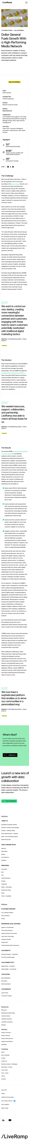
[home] (6, 2)
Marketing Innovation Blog (8, 1013)
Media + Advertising (6, 887)
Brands (3, 854)
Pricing (3, 918)
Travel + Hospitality (6, 896)
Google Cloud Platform (7, 1041)
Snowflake (4, 1044)
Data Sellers (4, 851)
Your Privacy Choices (6, 1101)
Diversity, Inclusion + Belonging (9, 1064)
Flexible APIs (4, 942)
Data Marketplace (5, 978)
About (2, 1052)
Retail (2, 893)
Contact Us (4, 1061)
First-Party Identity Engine (8, 957)
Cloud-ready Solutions (7, 930)
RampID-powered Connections (9, 933)
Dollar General (19, 30)
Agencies (3, 848)
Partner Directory (5, 1035)
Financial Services (5, 878)
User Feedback (5, 1104)
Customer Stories (5, 1016)
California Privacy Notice (7, 1097)
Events (3, 1076)
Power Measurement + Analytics (9, 833)
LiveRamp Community (7, 1022)
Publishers (4, 860)
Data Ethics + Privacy (6, 1067)
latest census (15, 184)
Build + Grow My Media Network (9, 836)
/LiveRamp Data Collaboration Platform (12, 373)
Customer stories (6, 30)
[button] (26, 3)
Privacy (3, 1093)
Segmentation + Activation (8, 966)
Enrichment (4, 981)
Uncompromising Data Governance (10, 945)
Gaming (3, 881)
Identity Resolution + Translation (9, 954)
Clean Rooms (4, 993)
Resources (4, 1010)
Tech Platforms (5, 857)
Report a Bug (4, 1108)
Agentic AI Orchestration (7, 927)
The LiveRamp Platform (7, 912)
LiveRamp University (6, 1019)
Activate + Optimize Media (8, 830)
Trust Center (4, 1070)
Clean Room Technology (7, 936)
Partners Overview (6, 1032)
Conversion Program (6, 996)
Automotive (4, 869)
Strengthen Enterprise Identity (9, 824)
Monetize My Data (6, 839)
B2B (2, 872)
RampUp (3, 1025)
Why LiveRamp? (5, 915)
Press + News (4, 1073)
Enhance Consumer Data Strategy (10, 827)
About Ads (4, 1090)
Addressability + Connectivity (8, 969)
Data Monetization (6, 984)
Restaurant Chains (6, 890)
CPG (2, 875)
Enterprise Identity (6, 939)
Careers (3, 1058)
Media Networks (7, 110)
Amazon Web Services (7, 1038)
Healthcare (4, 884)
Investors (3, 1079)
